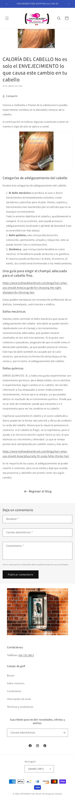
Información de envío (19, 699)
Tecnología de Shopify (52, 794)
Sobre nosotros (15, 683)
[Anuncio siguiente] (68, 4)
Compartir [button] (12, 96)
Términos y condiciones (20, 706)
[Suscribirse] (64, 733)
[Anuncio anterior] (6, 4)
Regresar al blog (40, 491)
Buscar (11, 675)
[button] (7, 18)
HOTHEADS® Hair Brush (30, 794)
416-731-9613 (26, 655)
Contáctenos (14, 691)
